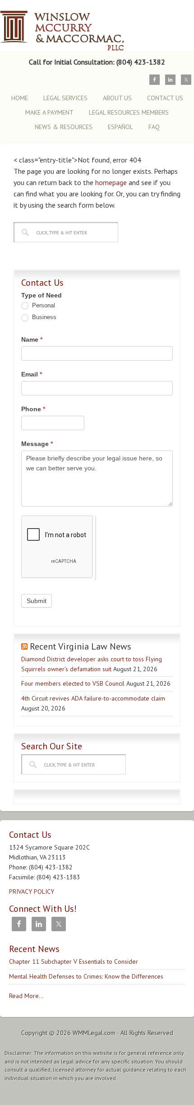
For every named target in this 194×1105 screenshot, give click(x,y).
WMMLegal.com (94, 1033)
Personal (42, 305)
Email (31, 374)
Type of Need (41, 295)
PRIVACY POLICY (31, 891)
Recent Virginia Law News (80, 646)
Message (37, 443)
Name (31, 339)
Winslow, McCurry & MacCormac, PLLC (79, 26)
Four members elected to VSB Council (73, 683)
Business (43, 317)
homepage (111, 182)
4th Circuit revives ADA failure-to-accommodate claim (93, 698)
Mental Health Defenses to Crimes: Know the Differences (86, 976)
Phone (33, 409)
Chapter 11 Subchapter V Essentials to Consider (73, 961)
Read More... (26, 996)
